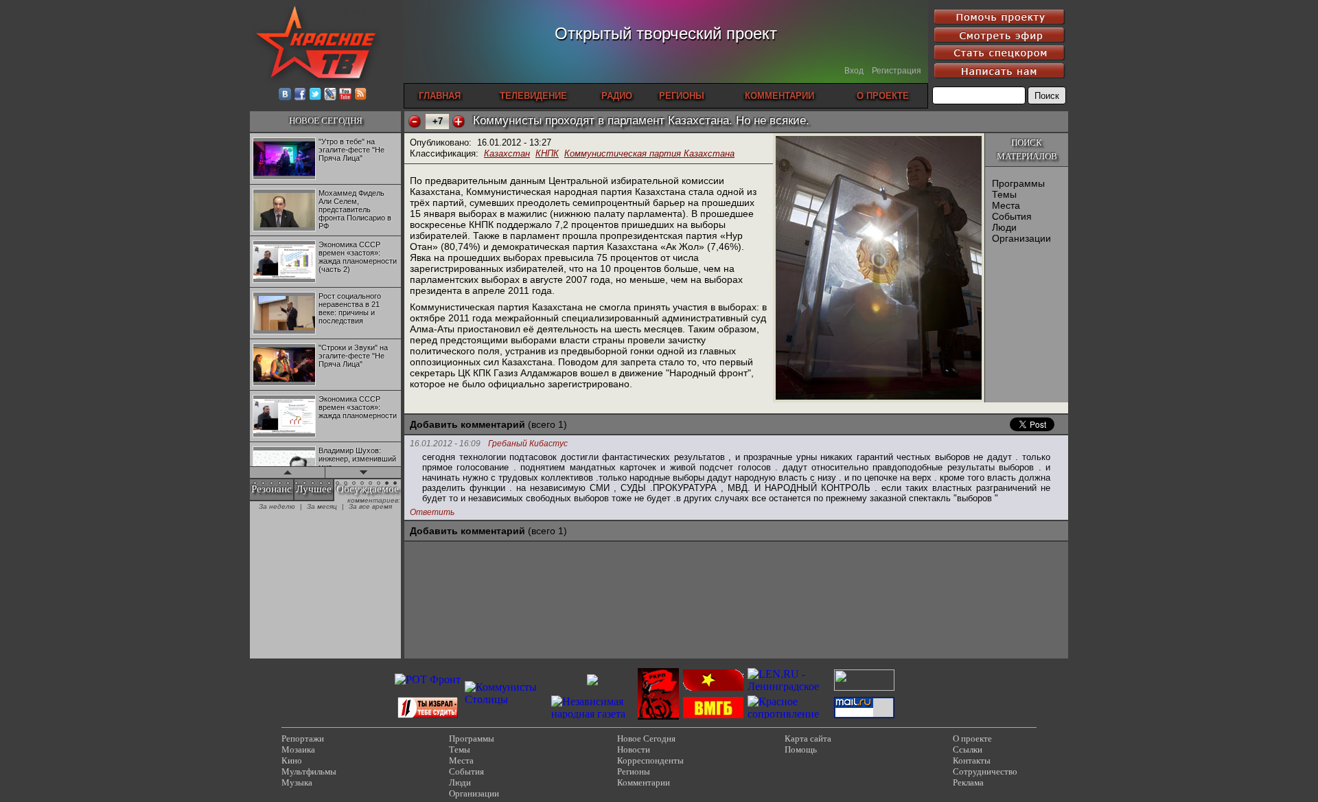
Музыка (296, 782)
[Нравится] (458, 121)
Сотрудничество (985, 771)
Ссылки (967, 749)
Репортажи (302, 738)
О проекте (972, 738)
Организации (1021, 238)
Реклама (968, 782)
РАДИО (616, 96)
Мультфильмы (308, 771)
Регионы (633, 771)
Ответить (432, 512)
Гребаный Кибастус (528, 443)
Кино (291, 760)
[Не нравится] (414, 121)
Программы (1018, 183)
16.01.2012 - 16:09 (445, 443)
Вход (854, 71)
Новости (633, 749)
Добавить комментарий (467, 424)
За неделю (277, 506)
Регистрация (896, 71)
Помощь (801, 749)
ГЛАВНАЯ (440, 96)
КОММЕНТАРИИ (779, 96)
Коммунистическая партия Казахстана (649, 153)
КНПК (547, 153)
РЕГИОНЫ (681, 96)
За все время (370, 506)
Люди (1004, 227)
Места (1006, 205)
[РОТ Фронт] (428, 679)
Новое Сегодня (646, 738)
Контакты (972, 760)
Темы (1004, 194)
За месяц (322, 506)
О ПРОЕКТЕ (883, 96)
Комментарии (643, 782)
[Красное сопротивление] (789, 714)
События (1012, 216)
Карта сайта (808, 738)
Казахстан (507, 153)
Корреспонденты (650, 760)
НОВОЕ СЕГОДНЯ (325, 120)
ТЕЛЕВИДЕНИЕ (533, 96)
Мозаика (298, 749)
